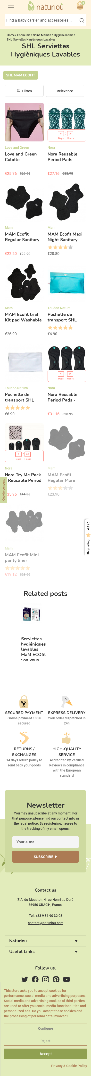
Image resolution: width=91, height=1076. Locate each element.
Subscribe (43, 856)
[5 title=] (70, 247)
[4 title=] (65, 247)
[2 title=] (55, 247)
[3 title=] (60, 247)
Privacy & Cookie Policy (69, 1066)
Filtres (27, 91)
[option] (31, 638)
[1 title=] (50, 247)
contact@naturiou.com (45, 923)
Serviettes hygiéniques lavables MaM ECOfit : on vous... (33, 649)
